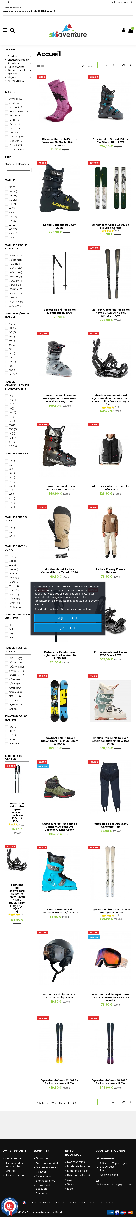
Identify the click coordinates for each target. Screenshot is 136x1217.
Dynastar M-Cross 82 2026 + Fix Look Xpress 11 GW (59, 1082)
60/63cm (16, 301)
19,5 (12, 437)
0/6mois (15, 658)
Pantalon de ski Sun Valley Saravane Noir (110, 825)
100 (13, 357)
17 (11, 416)
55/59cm (15, 305)
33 (12, 477)
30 (12, 464)
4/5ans (14, 598)
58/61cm (15, 268)
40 (12, 204)
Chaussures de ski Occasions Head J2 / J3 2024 (59, 911)
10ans (14, 577)
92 (12, 336)
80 (12, 328)
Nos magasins (76, 1162)
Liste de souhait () (123, 2)
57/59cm (15, 272)
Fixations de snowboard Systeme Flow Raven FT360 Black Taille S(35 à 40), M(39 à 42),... (110, 400)
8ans (14, 573)
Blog (70, 1188)
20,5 (13, 446)
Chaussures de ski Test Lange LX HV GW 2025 (59, 488)
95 (12, 340)
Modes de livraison (12, 7)
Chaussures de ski (18, 59)
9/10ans (15, 692)
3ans (13, 560)
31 (11, 469)
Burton (15, 124)
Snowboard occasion (43, 1187)
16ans (14, 594)
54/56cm (15, 293)
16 (11, 408)
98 (12, 349)
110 (13, 374)
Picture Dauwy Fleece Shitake (110, 571)
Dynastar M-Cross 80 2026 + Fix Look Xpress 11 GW (110, 1082)
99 (12, 353)
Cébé (14, 132)
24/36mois (16, 671)
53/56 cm (15, 284)
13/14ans (15, 700)
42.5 (13, 233)
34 (12, 481)
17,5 (12, 420)
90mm (14, 739)
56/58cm (15, 280)
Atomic (15, 107)
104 (12, 361)
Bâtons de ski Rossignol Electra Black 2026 (59, 311)
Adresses (10, 1170)
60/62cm (16, 289)
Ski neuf (41, 1171)
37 (13, 191)
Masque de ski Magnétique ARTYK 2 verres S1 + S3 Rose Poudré (110, 997)
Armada (16, 98)
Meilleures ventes (47, 1167)
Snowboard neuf (46, 1180)
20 (12, 441)
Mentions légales (77, 1170)
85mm (14, 743)
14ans (14, 590)
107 (12, 370)
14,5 (12, 399)
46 (13, 229)
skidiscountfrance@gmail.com (114, 1184)
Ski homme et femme (16, 72)
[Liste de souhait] (54, 127)
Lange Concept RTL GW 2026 (59, 226)
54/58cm (15, 255)
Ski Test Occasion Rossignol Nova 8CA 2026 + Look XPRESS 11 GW (110, 312)
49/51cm (15, 263)
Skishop (72, 1184)
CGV (70, 1179)
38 (13, 195)
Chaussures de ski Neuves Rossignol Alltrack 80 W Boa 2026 (110, 741)
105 (12, 365)
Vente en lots (15, 80)
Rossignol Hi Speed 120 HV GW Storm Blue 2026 (110, 140)
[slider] (6, 170)
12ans (14, 581)
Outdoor (12, 56)
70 (12, 323)
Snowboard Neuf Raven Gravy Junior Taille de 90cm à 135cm (59, 741)
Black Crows (19, 111)
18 (12, 425)
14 (11, 395)
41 (12, 208)
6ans (13, 569)
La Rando (57, 1212)
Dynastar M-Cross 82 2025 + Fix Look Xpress (110, 226)
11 (11, 637)
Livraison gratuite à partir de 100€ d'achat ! (29, 11)
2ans (13, 556)
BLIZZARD (17, 115)
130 (12, 735)
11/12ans (15, 696)
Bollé (14, 119)
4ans (13, 565)
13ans (14, 586)
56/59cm (15, 297)
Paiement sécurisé (78, 1175)
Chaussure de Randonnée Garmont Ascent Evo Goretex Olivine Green (59, 826)
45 (12, 225)
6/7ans (14, 602)
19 (12, 433)
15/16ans (16, 704)
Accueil (11, 49)
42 (13, 212)
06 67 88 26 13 (109, 1175)
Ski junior (12, 77)
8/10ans (15, 607)
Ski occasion (43, 1176)
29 (12, 460)
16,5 (12, 412)
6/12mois (15, 662)
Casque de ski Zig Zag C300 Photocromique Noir (59, 996)
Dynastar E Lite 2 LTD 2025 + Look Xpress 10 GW (110, 911)
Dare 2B (17, 136)
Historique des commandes (14, 1164)
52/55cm (15, 259)
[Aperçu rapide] (64, 127)
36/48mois (17, 675)
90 (12, 332)
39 (13, 199)
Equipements (15, 66)
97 (12, 344)
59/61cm (15, 276)
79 (123, 65)
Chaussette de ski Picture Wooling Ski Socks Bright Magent (59, 142)
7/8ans (15, 687)
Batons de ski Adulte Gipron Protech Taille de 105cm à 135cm (17, 812)
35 (12, 485)
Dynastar (16, 149)
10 (11, 633)
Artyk (14, 103)
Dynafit (15, 145)
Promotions (43, 1158)
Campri (15, 128)
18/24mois (16, 666)
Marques (41, 1193)
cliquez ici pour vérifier (100, 1202)
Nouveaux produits (47, 1163)
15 (11, 404)
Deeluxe (15, 140)
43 (13, 216)
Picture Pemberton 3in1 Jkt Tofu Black (110, 488)
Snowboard (14, 63)
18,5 (13, 429)
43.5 (13, 237)
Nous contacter (14, 1175)
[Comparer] (59, 127)
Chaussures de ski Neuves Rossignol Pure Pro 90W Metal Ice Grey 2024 (59, 398)
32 (12, 473)
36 (12, 187)
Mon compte (13, 1158)
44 (13, 220)
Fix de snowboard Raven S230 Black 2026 (110, 654)
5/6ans (15, 683)
